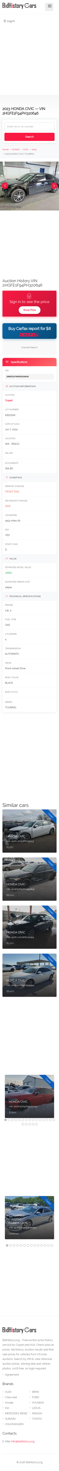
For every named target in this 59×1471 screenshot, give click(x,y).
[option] (29, 1098)
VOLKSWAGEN (14, 1424)
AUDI (8, 1391)
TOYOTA (37, 1418)
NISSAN (37, 1413)
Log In (10, 21)
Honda (9, 1402)
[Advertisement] (29, 57)
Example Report (29, 347)
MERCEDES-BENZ (16, 1413)
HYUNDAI (38, 1402)
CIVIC (26, 149)
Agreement (12, 1374)
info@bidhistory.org (22, 1441)
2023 (34, 149)
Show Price (29, 310)
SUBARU (10, 1418)
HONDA (16, 149)
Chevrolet (11, 1397)
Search (29, 136)
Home (5, 149)
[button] (5, 185)
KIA (7, 1408)
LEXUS (36, 1408)
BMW (35, 1391)
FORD (35, 1397)
